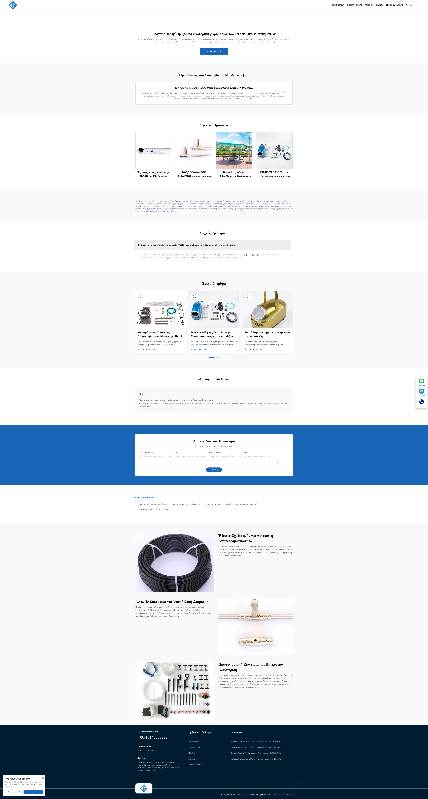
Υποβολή (214, 470)
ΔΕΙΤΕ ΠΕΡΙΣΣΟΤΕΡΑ (146, 350)
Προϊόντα (369, 5)
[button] (211, 357)
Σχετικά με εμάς (354, 5)
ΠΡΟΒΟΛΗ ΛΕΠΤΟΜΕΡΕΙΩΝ (154, 150)
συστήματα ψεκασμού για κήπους (153, 504)
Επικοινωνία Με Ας (394, 5)
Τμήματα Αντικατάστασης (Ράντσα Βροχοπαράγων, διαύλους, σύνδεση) (243, 759)
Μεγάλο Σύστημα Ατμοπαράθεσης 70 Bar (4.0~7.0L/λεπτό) (270, 747)
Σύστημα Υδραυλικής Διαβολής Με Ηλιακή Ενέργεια (270, 759)
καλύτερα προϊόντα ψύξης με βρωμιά (154, 509)
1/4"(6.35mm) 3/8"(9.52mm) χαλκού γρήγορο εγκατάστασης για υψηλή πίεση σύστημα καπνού (194, 174)
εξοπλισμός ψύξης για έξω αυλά (218, 504)
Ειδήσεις (380, 5)
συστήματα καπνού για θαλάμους (186, 504)
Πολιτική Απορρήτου (286, 795)
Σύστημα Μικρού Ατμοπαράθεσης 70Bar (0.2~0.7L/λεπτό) (243, 747)
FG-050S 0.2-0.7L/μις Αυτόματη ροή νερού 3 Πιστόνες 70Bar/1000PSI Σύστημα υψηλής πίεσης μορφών (274, 174)
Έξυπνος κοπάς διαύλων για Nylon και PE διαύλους (154, 174)
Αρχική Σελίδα (337, 5)
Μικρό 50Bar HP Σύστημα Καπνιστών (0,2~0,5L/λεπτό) (270, 741)
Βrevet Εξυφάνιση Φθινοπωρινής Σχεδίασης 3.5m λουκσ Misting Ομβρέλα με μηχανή (234, 174)
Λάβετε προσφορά (214, 51)
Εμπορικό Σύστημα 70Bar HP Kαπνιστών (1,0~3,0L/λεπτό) (243, 741)
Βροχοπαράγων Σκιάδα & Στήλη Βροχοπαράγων (270, 753)
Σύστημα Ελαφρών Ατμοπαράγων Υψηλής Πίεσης (243, 753)
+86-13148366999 (153, 737)
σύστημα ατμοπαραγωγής (247, 504)
